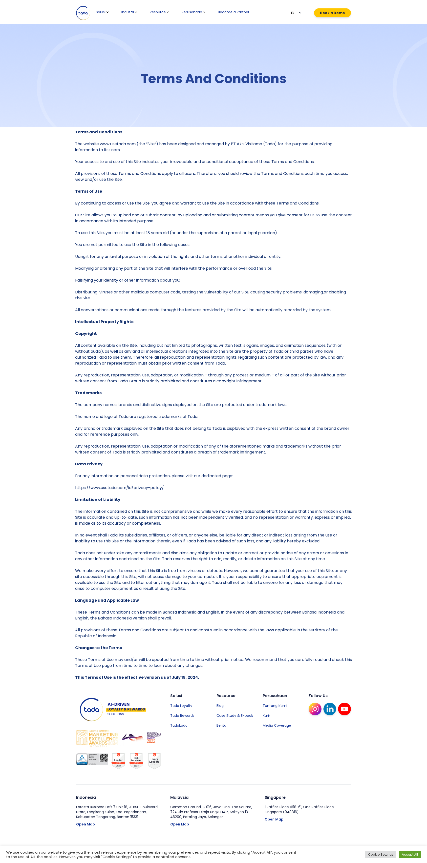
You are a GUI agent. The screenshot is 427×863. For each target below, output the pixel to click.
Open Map (85, 824)
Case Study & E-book (234, 715)
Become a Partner (233, 12)
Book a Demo (332, 12)
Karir (266, 715)
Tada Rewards (182, 715)
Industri (127, 12)
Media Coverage (277, 725)
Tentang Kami (275, 705)
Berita (221, 725)
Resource (158, 12)
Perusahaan (192, 12)
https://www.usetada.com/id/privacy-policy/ (119, 488)
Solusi (101, 12)
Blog (220, 705)
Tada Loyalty (181, 705)
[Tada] (83, 13)
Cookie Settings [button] (380, 854)
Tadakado (179, 725)
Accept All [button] (410, 854)
